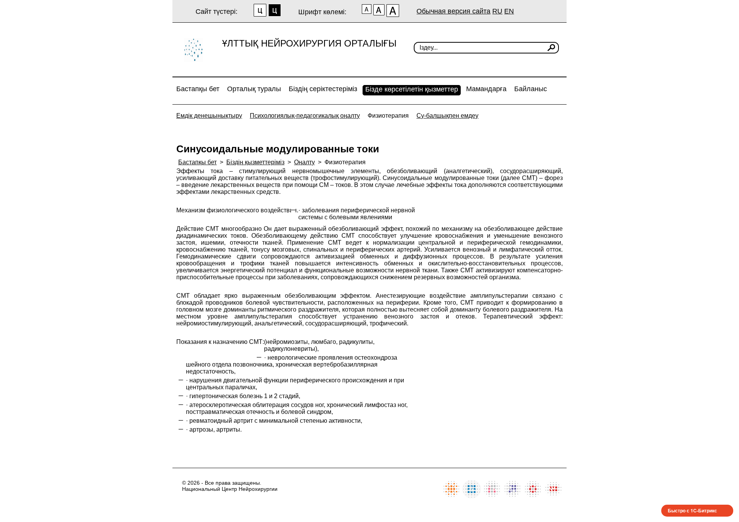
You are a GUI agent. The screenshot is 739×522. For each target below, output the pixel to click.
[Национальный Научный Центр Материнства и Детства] (492, 496)
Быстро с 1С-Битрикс (692, 510)
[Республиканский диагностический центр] (512, 496)
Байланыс (530, 89)
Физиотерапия (388, 115)
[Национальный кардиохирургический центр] (471, 496)
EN (509, 11)
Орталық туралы (254, 89)
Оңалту (304, 162)
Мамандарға (486, 89)
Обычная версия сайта (453, 11)
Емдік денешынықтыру (209, 115)
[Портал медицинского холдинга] (553, 496)
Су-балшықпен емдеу (447, 115)
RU (497, 11)
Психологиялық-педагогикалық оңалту (305, 115)
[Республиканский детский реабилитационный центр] (451, 496)
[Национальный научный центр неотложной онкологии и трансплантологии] (532, 496)
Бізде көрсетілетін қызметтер (411, 89)
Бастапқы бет (197, 89)
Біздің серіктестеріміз (323, 89)
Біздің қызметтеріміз (255, 162)
